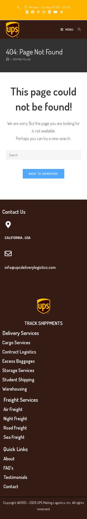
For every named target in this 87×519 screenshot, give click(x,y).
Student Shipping (18, 379)
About (9, 458)
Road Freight (15, 428)
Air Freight (13, 409)
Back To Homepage (43, 173)
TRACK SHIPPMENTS (43, 323)
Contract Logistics (19, 352)
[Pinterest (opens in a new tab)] (38, 12)
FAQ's (8, 468)
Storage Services (18, 370)
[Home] (7, 59)
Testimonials (15, 477)
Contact (10, 486)
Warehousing (14, 389)
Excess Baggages (18, 361)
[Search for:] (77, 29)
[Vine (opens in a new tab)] (61, 12)
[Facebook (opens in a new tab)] (33, 12)
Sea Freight (14, 437)
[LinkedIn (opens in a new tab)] (49, 12)
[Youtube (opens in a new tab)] (55, 12)
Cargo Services (16, 342)
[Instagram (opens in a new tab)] (44, 12)
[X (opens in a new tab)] (27, 12)
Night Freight (15, 418)
